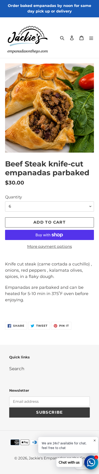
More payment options (49, 246)
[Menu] (91, 37)
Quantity (13, 197)
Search (16, 368)
